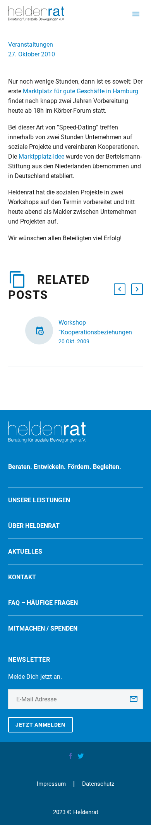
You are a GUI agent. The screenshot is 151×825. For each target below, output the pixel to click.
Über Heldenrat (34, 526)
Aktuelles (25, 551)
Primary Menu (136, 14)
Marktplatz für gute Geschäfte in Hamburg (80, 91)
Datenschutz (98, 784)
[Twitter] (80, 756)
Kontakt (22, 577)
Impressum (51, 784)
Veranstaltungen (30, 44)
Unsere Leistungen (39, 500)
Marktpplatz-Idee (41, 156)
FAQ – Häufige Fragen (43, 603)
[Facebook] (70, 756)
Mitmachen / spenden (42, 628)
